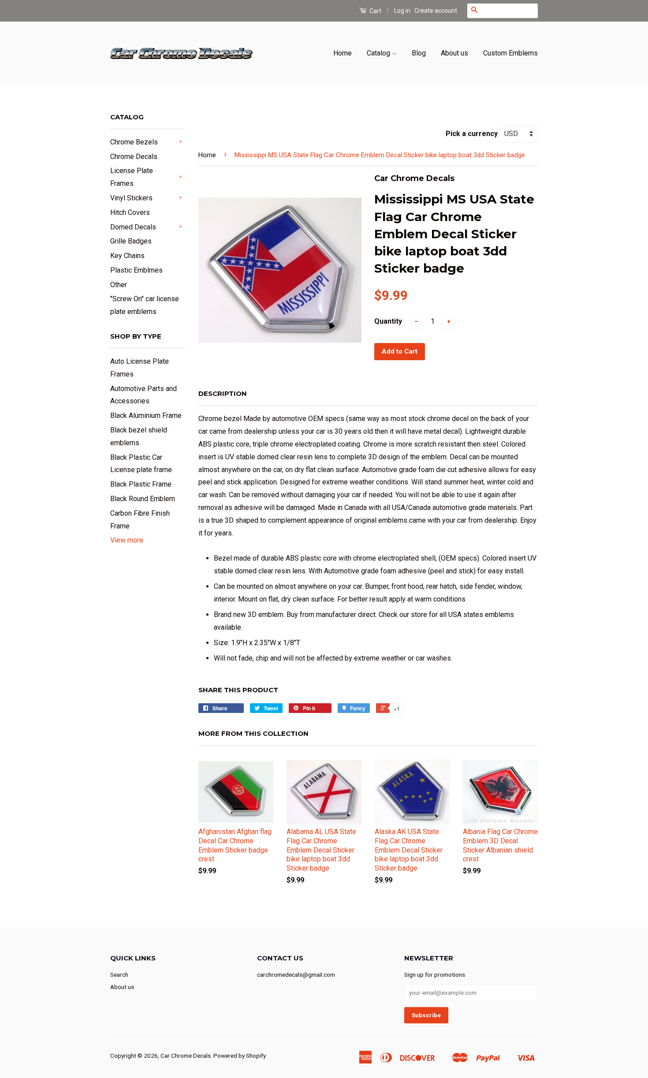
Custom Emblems (510, 53)
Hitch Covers (130, 212)
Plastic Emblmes (136, 270)
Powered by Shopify (239, 1055)
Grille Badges (131, 241)
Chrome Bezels (134, 142)
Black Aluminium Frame (146, 415)
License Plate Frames (131, 177)
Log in (402, 10)
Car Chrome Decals (185, 1055)
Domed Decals (133, 227)
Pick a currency (472, 133)
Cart (374, 11)
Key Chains (127, 255)
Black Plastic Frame (140, 484)
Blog (419, 53)
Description (222, 393)
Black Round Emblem (142, 499)
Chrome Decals (133, 156)
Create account (435, 10)
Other (118, 285)
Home (342, 53)
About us (454, 53)
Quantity (388, 321)
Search (119, 974)
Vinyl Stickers (131, 198)
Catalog (379, 53)
